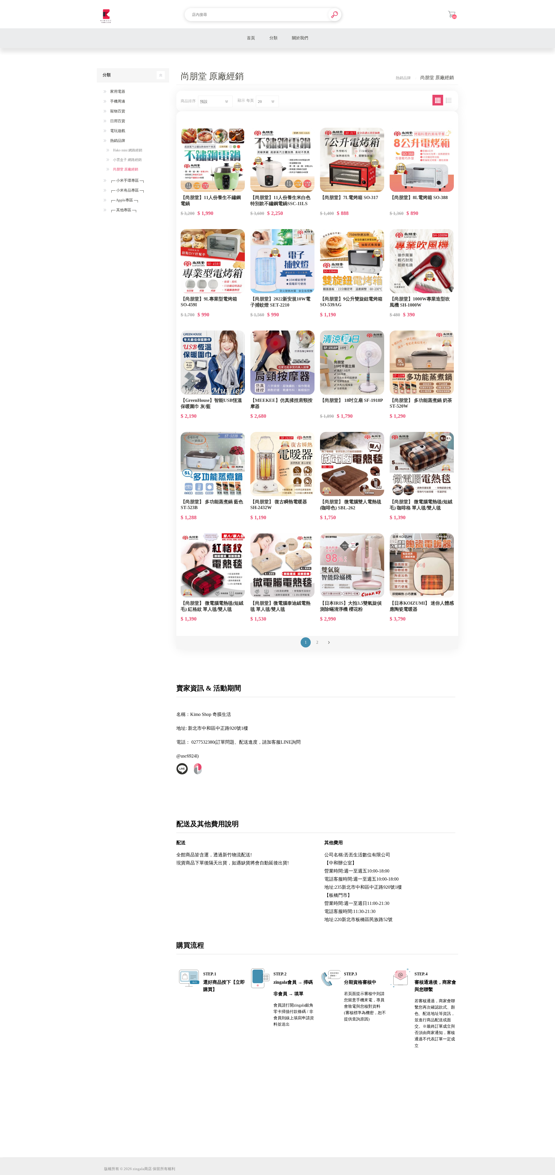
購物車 (451, 14)
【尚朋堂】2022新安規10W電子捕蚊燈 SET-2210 (280, 301)
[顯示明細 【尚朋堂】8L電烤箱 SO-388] (422, 160)
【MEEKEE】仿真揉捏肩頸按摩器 (281, 403)
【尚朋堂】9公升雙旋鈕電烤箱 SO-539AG (351, 301)
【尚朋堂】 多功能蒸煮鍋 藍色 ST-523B (212, 504)
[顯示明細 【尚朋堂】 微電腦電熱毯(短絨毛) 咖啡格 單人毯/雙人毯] (422, 464)
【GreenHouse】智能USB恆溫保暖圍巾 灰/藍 (211, 403)
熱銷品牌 (117, 140)
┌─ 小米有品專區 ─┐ (127, 190)
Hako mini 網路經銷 (127, 150)
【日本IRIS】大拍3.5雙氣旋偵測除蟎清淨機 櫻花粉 (351, 606)
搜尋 (334, 14)
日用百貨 (117, 121)
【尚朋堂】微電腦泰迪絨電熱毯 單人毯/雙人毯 (280, 606)
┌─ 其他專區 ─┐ (123, 210)
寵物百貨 (117, 111)
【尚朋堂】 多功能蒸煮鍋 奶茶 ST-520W (421, 403)
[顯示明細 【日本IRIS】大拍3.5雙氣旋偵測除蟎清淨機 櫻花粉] (352, 565)
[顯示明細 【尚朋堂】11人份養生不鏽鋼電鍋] (213, 160)
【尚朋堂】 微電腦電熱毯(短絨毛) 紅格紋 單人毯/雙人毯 (212, 606)
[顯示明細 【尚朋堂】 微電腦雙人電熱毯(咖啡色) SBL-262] (352, 464)
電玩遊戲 (117, 131)
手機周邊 (117, 101)
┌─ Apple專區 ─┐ (124, 200)
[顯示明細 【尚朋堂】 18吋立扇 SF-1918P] (352, 363)
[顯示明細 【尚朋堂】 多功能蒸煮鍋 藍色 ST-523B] (213, 464)
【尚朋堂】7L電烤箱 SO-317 (349, 197)
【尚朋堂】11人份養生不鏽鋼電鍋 (211, 200)
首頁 (251, 38)
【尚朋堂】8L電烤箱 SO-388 (419, 197)
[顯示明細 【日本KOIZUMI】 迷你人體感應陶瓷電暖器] (422, 565)
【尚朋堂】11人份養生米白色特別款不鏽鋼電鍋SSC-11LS (280, 200)
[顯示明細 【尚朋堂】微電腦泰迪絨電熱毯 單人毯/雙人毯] (282, 565)
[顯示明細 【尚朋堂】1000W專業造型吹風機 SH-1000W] (422, 261)
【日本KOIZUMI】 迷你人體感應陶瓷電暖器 (422, 606)
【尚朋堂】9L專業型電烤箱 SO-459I (209, 301)
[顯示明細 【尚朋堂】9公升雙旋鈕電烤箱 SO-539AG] (352, 261)
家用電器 (117, 91)
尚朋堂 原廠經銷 (125, 169)
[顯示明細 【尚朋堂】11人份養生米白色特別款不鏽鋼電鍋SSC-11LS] (282, 160)
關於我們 (300, 38)
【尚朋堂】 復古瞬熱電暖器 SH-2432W (278, 504)
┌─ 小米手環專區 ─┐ (127, 180)
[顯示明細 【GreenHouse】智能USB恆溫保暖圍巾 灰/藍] (213, 363)
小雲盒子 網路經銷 (127, 160)
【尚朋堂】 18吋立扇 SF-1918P (351, 400)
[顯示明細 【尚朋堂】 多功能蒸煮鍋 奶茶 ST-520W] (422, 363)
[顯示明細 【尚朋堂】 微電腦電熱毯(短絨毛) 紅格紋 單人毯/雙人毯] (213, 565)
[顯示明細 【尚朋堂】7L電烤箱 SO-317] (352, 160)
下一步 (329, 642)
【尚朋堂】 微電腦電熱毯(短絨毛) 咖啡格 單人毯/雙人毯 (421, 504)
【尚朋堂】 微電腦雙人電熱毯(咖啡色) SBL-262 (350, 504)
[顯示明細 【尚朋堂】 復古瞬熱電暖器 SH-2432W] (282, 464)
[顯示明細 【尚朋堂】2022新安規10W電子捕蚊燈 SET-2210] (282, 261)
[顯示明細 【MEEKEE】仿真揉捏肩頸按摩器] (282, 363)
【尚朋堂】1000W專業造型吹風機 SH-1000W (420, 301)
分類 (273, 38)
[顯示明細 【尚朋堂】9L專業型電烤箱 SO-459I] (213, 261)
